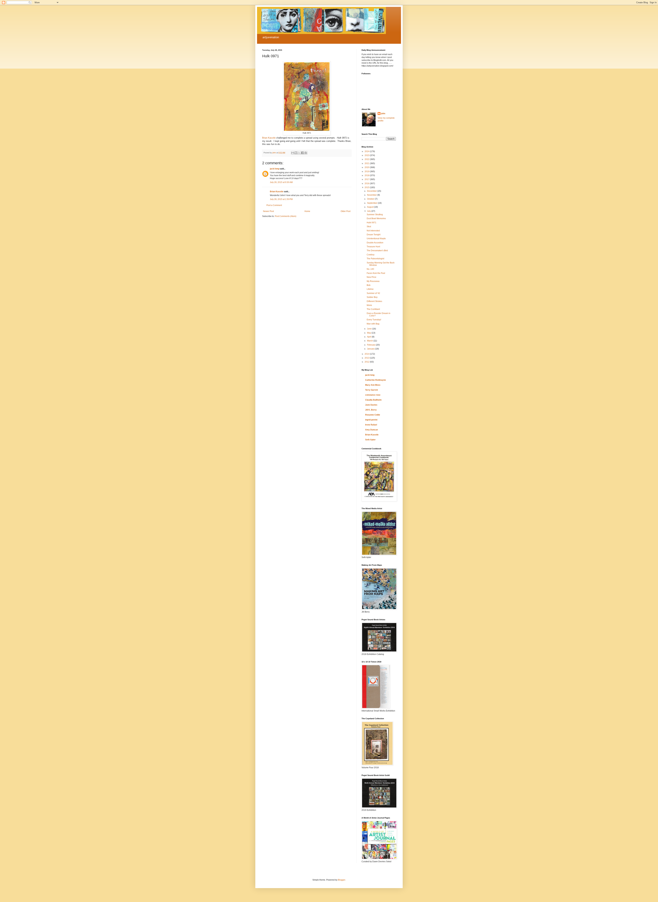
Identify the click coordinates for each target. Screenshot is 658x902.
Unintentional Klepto (376, 238)
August (370, 207)
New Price (371, 277)
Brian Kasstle (269, 138)
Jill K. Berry (371, 410)
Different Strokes (374, 301)
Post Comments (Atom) (285, 216)
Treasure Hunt (373, 246)
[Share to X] (299, 153)
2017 (367, 179)
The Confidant (373, 309)
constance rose (372, 395)
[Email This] (292, 153)
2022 (367, 159)
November (372, 195)
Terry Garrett (371, 390)
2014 (367, 354)
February (371, 345)
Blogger (341, 880)
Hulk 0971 (371, 222)
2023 (367, 155)
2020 (367, 167)
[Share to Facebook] (302, 153)
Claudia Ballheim (373, 400)
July (369, 211)
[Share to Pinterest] (305, 153)
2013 (367, 358)
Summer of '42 (373, 293)
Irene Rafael (371, 425)
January (371, 349)
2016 (367, 183)
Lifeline (370, 289)
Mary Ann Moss (372, 385)
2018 (367, 175)
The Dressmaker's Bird (377, 250)
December (372, 191)
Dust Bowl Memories (376, 218)
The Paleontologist (375, 258)
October (371, 199)
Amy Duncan (371, 430)
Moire (369, 305)
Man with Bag (373, 324)
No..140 (370, 269)
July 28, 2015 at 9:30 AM (281, 182)
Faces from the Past (376, 273)
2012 (367, 362)
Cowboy (370, 254)
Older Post (345, 211)
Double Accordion (375, 242)
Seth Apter (370, 439)
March (370, 341)
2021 (367, 163)
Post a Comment (274, 205)
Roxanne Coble (372, 415)
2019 (367, 171)
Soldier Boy (372, 297)
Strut (369, 226)
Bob (368, 285)
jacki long (274, 169)
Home (307, 211)
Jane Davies (371, 405)
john (383, 113)
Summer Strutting (375, 214)
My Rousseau (373, 281)
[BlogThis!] (296, 153)
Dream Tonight (373, 234)
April (369, 337)
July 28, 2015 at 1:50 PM (281, 199)
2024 (367, 151)
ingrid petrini (371, 420)
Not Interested (373, 230)
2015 (367, 187)
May (369, 333)
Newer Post (268, 211)
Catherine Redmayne (375, 380)
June (369, 329)
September (372, 203)
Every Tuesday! (374, 319)
